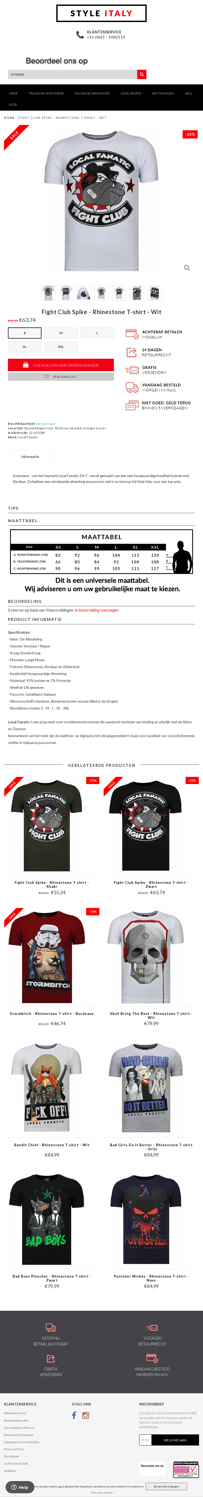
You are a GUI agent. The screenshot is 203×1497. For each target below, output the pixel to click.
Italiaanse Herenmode (46, 93)
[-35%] (46, 826)
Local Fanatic (131, 93)
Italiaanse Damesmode (92, 93)
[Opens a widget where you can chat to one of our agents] (19, 1487)
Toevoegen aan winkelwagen (65, 365)
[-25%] (146, 826)
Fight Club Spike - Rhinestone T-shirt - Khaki (52, 885)
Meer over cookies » (102, 1492)
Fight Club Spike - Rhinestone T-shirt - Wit (62, 117)
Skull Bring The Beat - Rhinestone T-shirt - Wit (151, 1016)
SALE (188, 93)
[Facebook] (74, 1416)
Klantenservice (15, 1413)
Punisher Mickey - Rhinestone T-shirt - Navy (151, 1278)
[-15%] (46, 957)
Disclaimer (11, 1456)
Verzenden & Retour (19, 1428)
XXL (61, 347)
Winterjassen (163, 93)
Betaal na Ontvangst (18, 1435)
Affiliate (10, 1471)
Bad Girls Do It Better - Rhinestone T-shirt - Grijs (151, 1147)
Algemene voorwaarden (21, 1442)
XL (24, 347)
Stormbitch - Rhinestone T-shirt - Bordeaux (52, 1014)
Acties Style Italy (16, 1463)
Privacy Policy (14, 1449)
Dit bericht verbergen (166, 1486)
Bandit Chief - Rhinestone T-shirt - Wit (52, 1145)
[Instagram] (85, 1416)
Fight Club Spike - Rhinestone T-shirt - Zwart (151, 885)
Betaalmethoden (16, 1420)
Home (13, 93)
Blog (13, 104)
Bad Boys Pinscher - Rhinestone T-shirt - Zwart (52, 1278)
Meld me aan (175, 1440)
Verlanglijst (64, 377)
